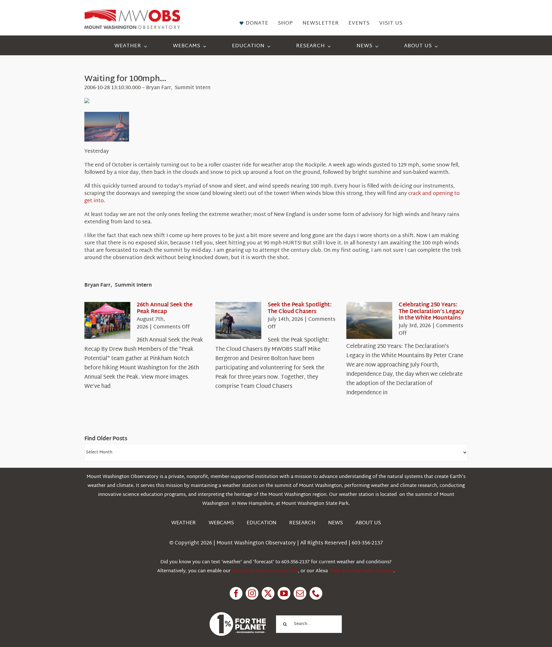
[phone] (316, 593)
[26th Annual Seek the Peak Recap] (107, 320)
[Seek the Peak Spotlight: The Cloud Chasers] (238, 320)
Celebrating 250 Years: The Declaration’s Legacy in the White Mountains (431, 311)
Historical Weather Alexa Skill (265, 571)
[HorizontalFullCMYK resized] (132, 12)
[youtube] (284, 593)
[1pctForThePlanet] (238, 615)
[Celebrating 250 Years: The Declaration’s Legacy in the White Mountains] (369, 320)
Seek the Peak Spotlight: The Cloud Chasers (300, 308)
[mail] (300, 593)
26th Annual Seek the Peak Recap (165, 308)
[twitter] (268, 593)
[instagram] (252, 593)
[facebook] (236, 593)
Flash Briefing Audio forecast (361, 571)
